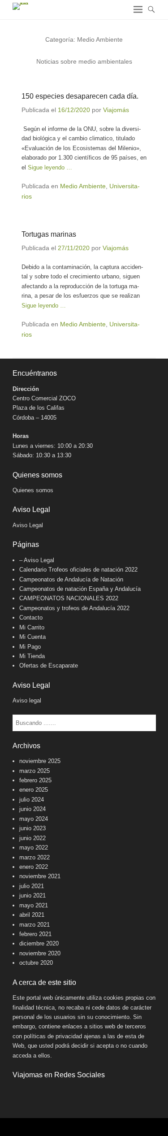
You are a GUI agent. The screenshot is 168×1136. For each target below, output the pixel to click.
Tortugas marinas (49, 234)
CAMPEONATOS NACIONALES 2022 (68, 598)
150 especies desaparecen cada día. (80, 96)
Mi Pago (30, 646)
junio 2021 (32, 895)
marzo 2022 (34, 857)
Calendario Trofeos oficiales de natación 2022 (78, 569)
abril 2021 (31, 914)
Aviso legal (27, 700)
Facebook (20, 1093)
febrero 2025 (35, 780)
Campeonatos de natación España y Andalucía (80, 588)
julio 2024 (31, 799)
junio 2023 (32, 828)
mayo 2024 (33, 818)
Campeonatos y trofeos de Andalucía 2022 (74, 608)
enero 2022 (33, 866)
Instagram (39, 1093)
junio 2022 (32, 838)
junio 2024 (32, 809)
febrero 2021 (35, 934)
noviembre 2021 (39, 876)
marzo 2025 (34, 770)
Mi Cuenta (32, 636)
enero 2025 (33, 789)
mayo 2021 (33, 905)
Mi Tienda (32, 656)
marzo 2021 (34, 924)
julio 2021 (31, 886)
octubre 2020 (36, 962)
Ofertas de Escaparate (48, 665)
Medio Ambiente (83, 186)
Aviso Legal (28, 525)
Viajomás (116, 109)
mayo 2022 (33, 847)
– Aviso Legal (36, 560)
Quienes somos (33, 490)
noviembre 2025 (39, 761)
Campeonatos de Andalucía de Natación (71, 579)
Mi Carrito (31, 627)
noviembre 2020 (39, 953)
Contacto (31, 617)
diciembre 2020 (39, 943)
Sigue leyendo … (50, 167)
